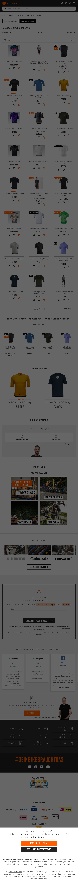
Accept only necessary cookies (39, 849)
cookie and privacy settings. (39, 837)
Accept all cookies (37, 843)
